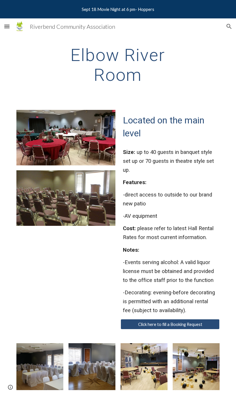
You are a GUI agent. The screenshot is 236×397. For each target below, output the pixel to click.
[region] (118, 9)
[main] (118, 65)
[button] (7, 26)
